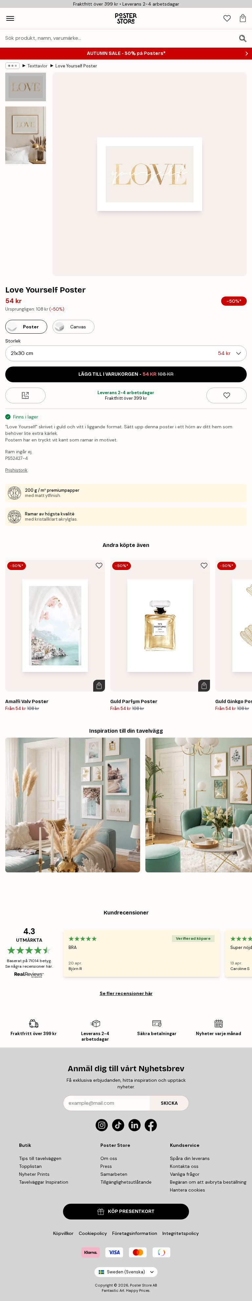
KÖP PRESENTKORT (131, 1211)
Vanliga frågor (185, 1174)
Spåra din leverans (190, 1158)
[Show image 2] (25, 135)
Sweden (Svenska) (126, 1272)
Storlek (13, 341)
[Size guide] (25, 395)
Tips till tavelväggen (40, 1158)
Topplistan (30, 1166)
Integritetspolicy (180, 1233)
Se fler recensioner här (126, 993)
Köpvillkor (63, 1233)
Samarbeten (113, 1174)
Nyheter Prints (34, 1174)
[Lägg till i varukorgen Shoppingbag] (99, 686)
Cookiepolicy (93, 1233)
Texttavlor (38, 66)
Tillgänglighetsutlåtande (126, 1182)
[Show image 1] (25, 87)
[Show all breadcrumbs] (12, 65)
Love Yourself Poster (76, 66)
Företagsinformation (134, 1233)
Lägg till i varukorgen (126, 374)
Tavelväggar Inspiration (43, 1182)
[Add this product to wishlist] (226, 395)
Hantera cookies (187, 1190)
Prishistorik (16, 470)
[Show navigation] (10, 18)
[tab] (227, 18)
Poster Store (141, 1285)
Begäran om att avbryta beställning (208, 1182)
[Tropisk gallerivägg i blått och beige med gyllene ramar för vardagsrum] (72, 805)
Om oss (108, 1158)
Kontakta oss (184, 1166)
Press (106, 1166)
